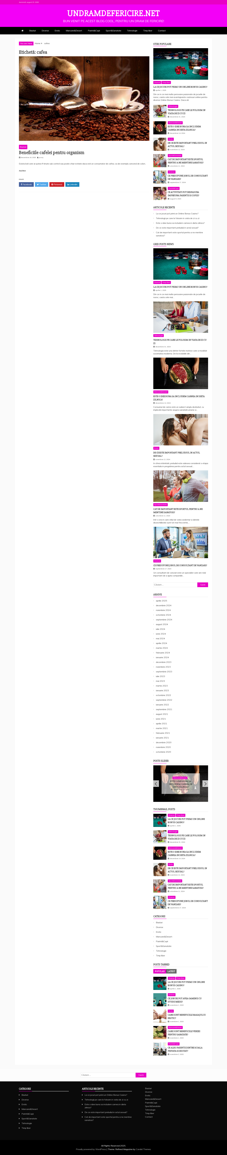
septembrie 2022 (164, 700)
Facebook (27, 184)
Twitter (42, 184)
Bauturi (32, 30)
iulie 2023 (160, 676)
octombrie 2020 (163, 752)
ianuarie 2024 (162, 657)
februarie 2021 (163, 733)
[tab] (159, 971)
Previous (156, 783)
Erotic (57, 30)
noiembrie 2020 (163, 747)
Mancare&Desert (74, 30)
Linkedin (73, 184)
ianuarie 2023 (162, 690)
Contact (162, 30)
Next (205, 783)
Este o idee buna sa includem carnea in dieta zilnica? (180, 223)
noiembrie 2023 (163, 666)
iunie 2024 (161, 633)
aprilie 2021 (161, 723)
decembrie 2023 (163, 662)
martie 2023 (162, 685)
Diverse (45, 30)
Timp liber (147, 30)
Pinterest (57, 184)
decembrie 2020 (163, 742)
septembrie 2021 (164, 709)
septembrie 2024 (164, 619)
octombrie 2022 (163, 695)
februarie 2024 (163, 652)
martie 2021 (162, 728)
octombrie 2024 (163, 615)
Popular (160, 971)
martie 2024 (162, 648)
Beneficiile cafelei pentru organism (51, 153)
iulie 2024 (160, 629)
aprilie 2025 (161, 600)
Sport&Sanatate (113, 30)
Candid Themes (143, 1149)
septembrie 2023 (164, 671)
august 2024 (162, 624)
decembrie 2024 (163, 605)
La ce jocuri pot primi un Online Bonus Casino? (180, 86)
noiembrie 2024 (163, 610)
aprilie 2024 (161, 643)
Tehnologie (132, 30)
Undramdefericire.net (113, 13)
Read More (22, 171)
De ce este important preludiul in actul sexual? (177, 227)
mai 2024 (160, 638)
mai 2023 (160, 681)
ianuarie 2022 (162, 704)
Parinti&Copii (94, 30)
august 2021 (162, 714)
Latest (171, 971)
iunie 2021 (161, 718)
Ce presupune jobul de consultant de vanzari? (180, 565)
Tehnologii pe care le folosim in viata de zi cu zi (177, 218)
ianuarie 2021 (162, 737)
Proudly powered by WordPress (91, 1149)
